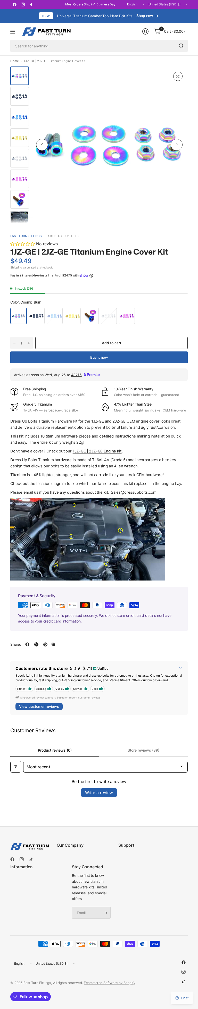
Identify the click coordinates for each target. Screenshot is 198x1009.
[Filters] (15, 767)
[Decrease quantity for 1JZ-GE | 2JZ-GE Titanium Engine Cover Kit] (14, 343)
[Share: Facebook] (27, 644)
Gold (72, 316)
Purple (127, 316)
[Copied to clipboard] (53, 644)
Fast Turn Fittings (26, 236)
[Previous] (42, 145)
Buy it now (99, 357)
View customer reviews (39, 706)
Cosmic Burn (18, 316)
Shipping (16, 267)
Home (14, 61)
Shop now (144, 15)
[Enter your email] (105, 913)
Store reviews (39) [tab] (143, 750)
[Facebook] (14, 4)
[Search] (181, 46)
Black (36, 316)
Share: (15, 644)
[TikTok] (31, 4)
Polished (109, 316)
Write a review (99, 792)
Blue (54, 316)
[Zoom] (178, 76)
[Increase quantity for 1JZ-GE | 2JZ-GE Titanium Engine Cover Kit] (28, 343)
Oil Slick (90, 316)
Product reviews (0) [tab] (55, 750)
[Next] (177, 145)
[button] (23, 243)
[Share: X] (36, 644)
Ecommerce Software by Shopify (109, 983)
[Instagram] (23, 4)
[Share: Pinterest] (45, 644)
